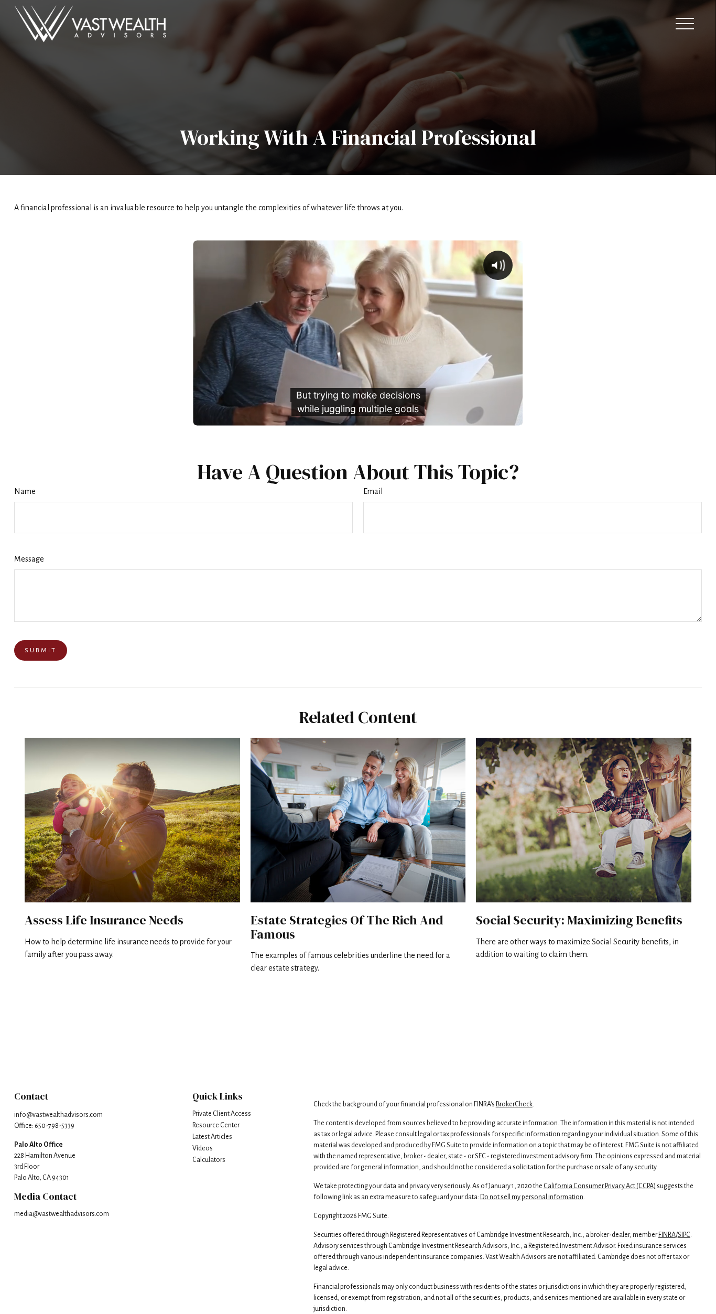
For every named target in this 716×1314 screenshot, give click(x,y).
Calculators (208, 1160)
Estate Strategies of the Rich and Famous (347, 926)
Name (25, 491)
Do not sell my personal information (531, 1197)
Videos (202, 1148)
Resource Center (216, 1125)
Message (29, 559)
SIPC (684, 1234)
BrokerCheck (514, 1104)
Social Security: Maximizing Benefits (579, 920)
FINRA (667, 1234)
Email (373, 491)
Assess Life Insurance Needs (104, 920)
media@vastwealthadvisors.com (61, 1214)
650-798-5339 (54, 1125)
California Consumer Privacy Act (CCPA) (600, 1186)
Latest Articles (212, 1136)
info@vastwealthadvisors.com (58, 1114)
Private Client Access (221, 1113)
